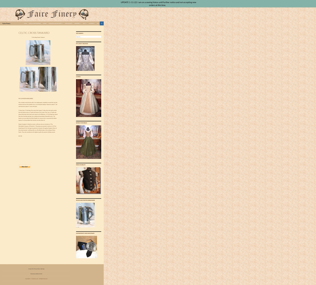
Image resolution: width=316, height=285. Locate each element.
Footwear (91, 23)
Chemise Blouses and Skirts (55, 23)
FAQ (98, 23)
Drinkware (77, 23)
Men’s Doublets (68, 23)
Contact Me (30, 268)
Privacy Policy (37, 268)
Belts (84, 23)
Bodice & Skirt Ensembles (35, 23)
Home (25, 23)
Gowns (44, 23)
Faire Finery (6, 23)
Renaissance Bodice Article (36, 273)
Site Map (42, 268)
